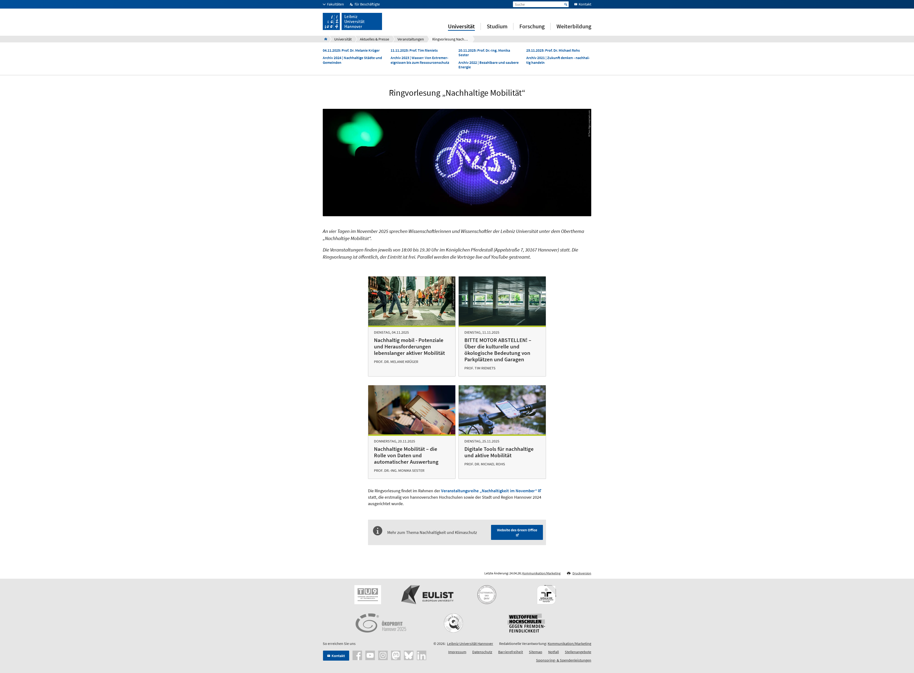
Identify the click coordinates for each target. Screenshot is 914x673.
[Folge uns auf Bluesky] (409, 655)
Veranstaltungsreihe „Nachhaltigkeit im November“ (489, 490)
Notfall (553, 651)
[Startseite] (324, 39)
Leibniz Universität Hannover (470, 643)
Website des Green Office (517, 529)
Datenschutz (482, 651)
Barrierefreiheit (510, 651)
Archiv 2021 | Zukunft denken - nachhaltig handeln (558, 60)
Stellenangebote (578, 651)
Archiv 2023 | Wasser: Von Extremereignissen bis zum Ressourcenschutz (420, 60)
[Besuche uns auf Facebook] (357, 655)
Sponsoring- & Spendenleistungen (563, 660)
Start (566, 4)
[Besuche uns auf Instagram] (383, 655)
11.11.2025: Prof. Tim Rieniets (414, 50)
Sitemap (535, 651)
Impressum (457, 651)
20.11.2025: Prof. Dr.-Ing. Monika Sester (484, 52)
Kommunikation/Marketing (541, 573)
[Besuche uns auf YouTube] (370, 655)
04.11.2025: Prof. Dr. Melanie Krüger (351, 50)
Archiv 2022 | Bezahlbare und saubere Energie (488, 64)
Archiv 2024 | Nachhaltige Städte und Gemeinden (352, 60)
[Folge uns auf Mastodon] (396, 655)
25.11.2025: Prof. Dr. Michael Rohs (553, 50)
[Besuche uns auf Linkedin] (422, 655)
